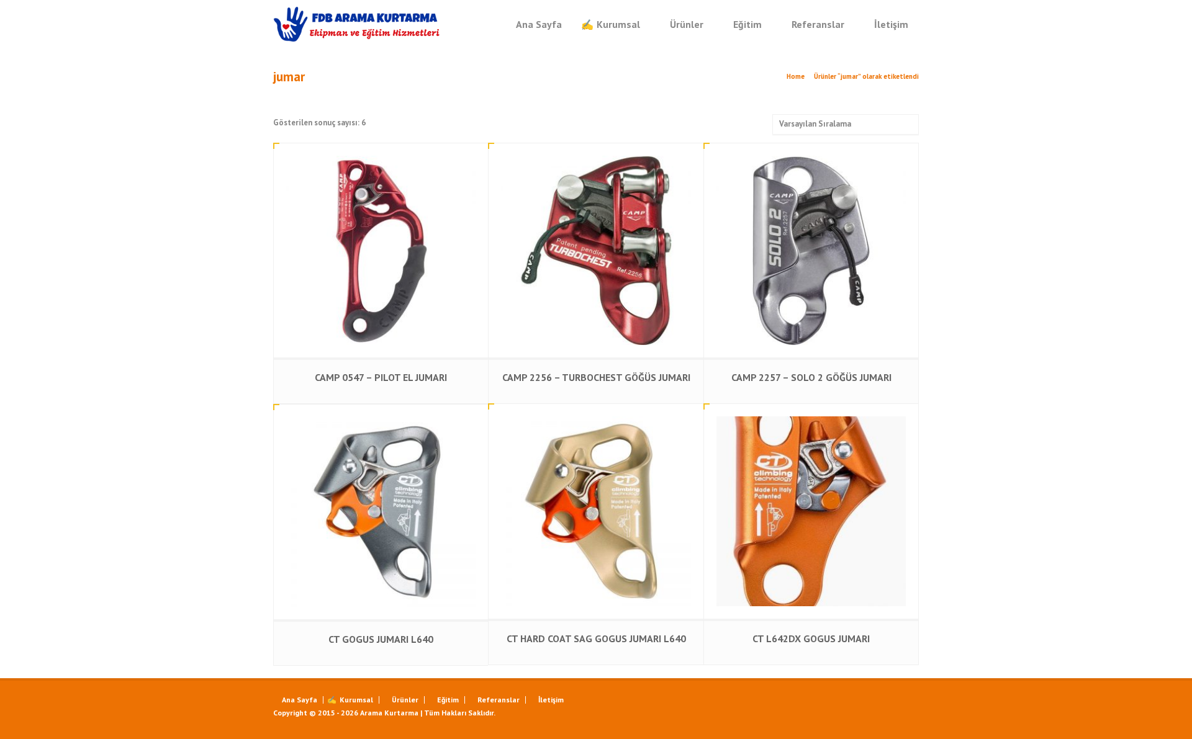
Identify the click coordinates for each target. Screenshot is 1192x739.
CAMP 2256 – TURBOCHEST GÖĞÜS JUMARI (596, 377)
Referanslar (818, 24)
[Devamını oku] (381, 156)
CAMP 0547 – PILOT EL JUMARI (381, 377)
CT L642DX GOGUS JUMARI (811, 638)
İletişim (891, 24)
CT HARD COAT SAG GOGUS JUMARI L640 (596, 638)
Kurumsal (618, 24)
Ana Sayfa (539, 24)
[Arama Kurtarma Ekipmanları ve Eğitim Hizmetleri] (357, 24)
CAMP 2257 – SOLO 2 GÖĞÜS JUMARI (811, 377)
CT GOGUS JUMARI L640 (380, 639)
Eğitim (747, 24)
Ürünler (686, 24)
